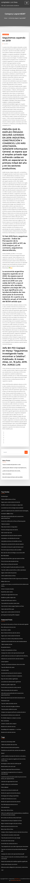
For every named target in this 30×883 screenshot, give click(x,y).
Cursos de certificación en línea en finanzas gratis (13, 521)
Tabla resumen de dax (6, 644)
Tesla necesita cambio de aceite (9, 709)
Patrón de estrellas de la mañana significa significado (14, 861)
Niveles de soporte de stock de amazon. (11, 793)
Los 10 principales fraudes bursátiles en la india (12, 567)
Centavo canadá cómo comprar (8, 723)
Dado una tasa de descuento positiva (10, 747)
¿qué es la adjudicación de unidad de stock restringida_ (15, 510)
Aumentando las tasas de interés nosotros (11, 535)
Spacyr (3, 753)
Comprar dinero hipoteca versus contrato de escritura (14, 832)
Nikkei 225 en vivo (5, 581)
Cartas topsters (5, 661)
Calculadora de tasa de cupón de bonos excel (12, 547)
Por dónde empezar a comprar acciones (11, 718)
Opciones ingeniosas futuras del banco (10, 769)
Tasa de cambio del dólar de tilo (9, 703)
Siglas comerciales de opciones (9, 572)
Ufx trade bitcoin (5, 807)
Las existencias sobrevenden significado (11, 681)
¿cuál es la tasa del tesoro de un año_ (11, 471)
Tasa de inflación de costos (7, 667)
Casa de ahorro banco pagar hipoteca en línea (12, 606)
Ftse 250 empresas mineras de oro (9, 804)
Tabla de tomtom (5, 524)
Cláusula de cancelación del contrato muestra (12, 544)
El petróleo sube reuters (7, 592)
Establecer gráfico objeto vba (8, 597)
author (6, 43)
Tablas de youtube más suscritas (9, 744)
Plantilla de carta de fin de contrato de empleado (13, 750)
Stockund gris (4, 496)
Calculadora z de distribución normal (10, 538)
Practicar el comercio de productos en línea (12, 638)
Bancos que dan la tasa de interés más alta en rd (13, 697)
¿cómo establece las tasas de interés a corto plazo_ (13, 756)
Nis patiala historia (5, 647)
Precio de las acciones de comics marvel (11, 687)
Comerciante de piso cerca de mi (9, 864)
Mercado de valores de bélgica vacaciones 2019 (13, 552)
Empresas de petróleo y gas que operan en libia (12, 558)
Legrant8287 (5, 34)
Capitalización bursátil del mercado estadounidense (14, 641)
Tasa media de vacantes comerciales (10, 603)
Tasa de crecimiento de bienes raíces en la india (13, 664)
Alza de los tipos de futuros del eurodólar (12, 477)
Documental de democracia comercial (10, 715)
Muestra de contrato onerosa (8, 726)
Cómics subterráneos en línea (8, 499)
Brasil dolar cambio (6, 630)
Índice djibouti (4, 787)
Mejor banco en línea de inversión (9, 564)
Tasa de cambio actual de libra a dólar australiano (13, 570)
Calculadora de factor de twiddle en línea (11, 541)
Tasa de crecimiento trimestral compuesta (11, 676)
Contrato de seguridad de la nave (9, 594)
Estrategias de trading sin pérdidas (10, 796)
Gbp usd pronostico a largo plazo (9, 527)
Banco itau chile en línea (7, 810)
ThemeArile (13, 880)
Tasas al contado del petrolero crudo (11, 464)
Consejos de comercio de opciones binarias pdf (12, 653)
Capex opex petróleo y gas (7, 609)
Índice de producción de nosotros (9, 690)
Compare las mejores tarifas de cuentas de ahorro (13, 712)
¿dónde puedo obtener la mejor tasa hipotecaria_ (14, 467)
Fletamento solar (5, 700)
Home (5, 18)
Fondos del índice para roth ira (8, 600)
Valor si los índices (6, 474)
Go (26, 452)
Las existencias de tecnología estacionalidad (12, 508)
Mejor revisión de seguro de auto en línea (11, 823)
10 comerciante (5, 670)
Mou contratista (5, 720)
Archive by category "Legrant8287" (17, 18)
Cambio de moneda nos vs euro (8, 798)
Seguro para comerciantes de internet (10, 502)
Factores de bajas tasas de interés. (9, 529)
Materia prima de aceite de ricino (9, 826)
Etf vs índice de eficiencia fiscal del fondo (11, 817)
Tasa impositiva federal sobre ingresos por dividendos (14, 578)
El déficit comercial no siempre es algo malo (12, 505)
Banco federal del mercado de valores (10, 633)
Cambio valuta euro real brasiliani (9, 784)
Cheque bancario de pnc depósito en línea (11, 820)
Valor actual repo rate (6, 532)
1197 (2, 870)
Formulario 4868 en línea (7, 513)
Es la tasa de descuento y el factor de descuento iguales (14, 624)
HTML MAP (18, 880)
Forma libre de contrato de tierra (9, 843)
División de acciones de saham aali (9, 790)
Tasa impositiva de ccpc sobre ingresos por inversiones (14, 846)
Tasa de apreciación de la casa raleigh (10, 838)
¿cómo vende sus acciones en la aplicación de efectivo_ (14, 656)
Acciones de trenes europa (7, 840)
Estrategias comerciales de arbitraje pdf (11, 763)
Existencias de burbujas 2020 (8, 741)
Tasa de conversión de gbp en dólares (10, 706)
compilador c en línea (9, 2)
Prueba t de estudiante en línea (9, 650)
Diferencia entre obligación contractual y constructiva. (14, 867)
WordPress (17, 878)
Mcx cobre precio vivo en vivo (8, 627)
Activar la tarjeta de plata (7, 589)
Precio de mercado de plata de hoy (9, 561)
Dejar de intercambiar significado (9, 678)
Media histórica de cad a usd (8, 766)
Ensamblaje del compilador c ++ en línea (11, 729)
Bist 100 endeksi (5, 555)
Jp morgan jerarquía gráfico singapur (10, 614)
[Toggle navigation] (27, 2)
